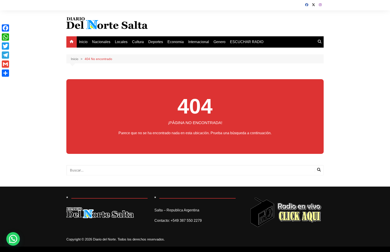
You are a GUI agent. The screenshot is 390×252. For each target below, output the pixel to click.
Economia (175, 42)
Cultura (138, 42)
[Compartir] (5, 73)
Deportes (155, 42)
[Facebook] (5, 27)
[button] (13, 239)
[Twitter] (5, 46)
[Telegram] (5, 55)
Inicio (83, 42)
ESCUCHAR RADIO (246, 42)
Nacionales (101, 42)
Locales (121, 42)
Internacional (198, 42)
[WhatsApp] (5, 37)
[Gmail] (5, 64)
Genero (219, 42)
